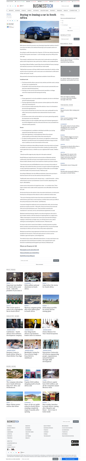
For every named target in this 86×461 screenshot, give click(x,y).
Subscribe (76, 6)
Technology (47, 436)
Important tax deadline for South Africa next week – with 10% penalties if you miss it (14, 287)
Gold (62, 1)
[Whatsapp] (13, 6)
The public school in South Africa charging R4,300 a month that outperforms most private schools (70, 128)
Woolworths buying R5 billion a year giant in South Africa (70, 172)
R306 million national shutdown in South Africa (31, 287)
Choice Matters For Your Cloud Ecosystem (50, 332)
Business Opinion (48, 427)
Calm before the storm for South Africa (50, 286)
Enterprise (28, 429)
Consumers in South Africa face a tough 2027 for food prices (70, 147)
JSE (15, 1)
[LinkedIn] (15, 6)
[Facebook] (7, 6)
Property (52, 10)
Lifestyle (8, 305)
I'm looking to (65, 25)
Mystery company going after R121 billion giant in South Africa (32, 309)
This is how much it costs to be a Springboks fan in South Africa (14, 309)
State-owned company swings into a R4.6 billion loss (69, 118)
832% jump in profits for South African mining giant (50, 309)
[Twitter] (10, 6)
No (62, 22)
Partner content (11, 329)
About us (9, 441)
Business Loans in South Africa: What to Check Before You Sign (14, 354)
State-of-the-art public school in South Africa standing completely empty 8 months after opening (32, 408)
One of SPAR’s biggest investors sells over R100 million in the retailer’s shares (69, 138)
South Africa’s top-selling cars (27, 255)
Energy (29, 10)
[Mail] (17, 20)
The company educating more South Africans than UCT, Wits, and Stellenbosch (14, 384)
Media (27, 433)
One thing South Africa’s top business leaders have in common (32, 333)
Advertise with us (12, 443)
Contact (9, 445)
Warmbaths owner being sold (69, 165)
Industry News (44, 10)
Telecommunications (68, 436)
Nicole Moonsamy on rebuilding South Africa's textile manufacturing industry (70, 60)
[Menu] (6, 10)
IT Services (65, 431)
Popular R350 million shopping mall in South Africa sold (32, 384)
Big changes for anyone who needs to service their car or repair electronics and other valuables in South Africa (68, 156)
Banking (11, 10)
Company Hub (73, 10)
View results (70, 30)
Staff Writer (9, 15)
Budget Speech (11, 427)
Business (17, 10)
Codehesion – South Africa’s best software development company (14, 333)
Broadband (65, 425)
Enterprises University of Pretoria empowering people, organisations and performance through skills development (51, 357)
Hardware (10, 431)
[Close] (79, 459)
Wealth (66, 10)
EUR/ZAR (51, 1)
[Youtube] (18, 6)
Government (27, 283)
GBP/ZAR (39, 1)
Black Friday (47, 425)
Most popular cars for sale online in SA (29, 249)
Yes (62, 20)
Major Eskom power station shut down (13, 405)
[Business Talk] (21, 6)
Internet (46, 431)
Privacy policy (11, 447)
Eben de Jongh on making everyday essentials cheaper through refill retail (68, 98)
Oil (72, 1)
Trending (59, 10)
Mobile (46, 433)
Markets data (9, 1)
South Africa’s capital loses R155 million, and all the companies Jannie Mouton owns (51, 384)
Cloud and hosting (67, 427)
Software (28, 436)
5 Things (45, 380)
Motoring (36, 10)
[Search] (79, 10)
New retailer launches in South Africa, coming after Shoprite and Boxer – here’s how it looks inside (51, 408)
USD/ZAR (28, 1)
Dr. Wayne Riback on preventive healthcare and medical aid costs (70, 79)
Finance (24, 10)
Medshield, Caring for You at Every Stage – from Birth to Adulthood (31, 355)
